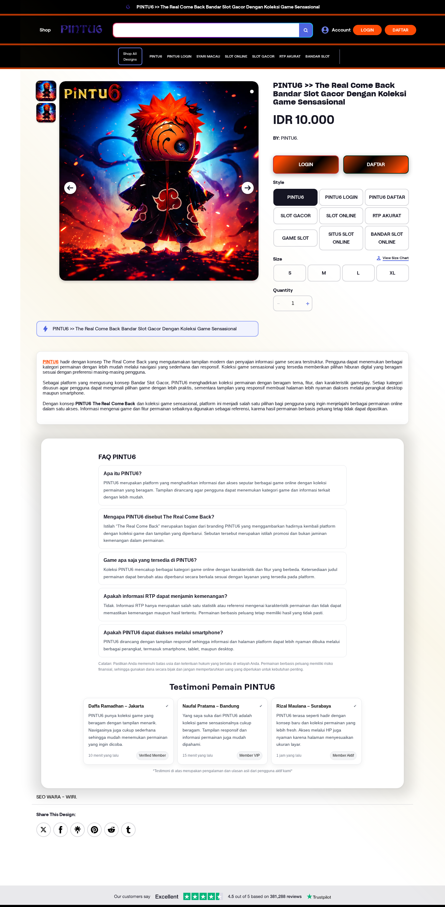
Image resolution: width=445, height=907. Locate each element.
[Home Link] (82, 30)
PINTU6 (51, 361)
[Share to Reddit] (111, 829)
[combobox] (206, 30)
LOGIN (367, 30)
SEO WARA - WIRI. (56, 796)
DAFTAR (400, 30)
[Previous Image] (70, 187)
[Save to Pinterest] (94, 829)
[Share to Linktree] (77, 829)
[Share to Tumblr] (128, 829)
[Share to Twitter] (43, 829)
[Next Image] (248, 187)
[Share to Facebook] (60, 829)
